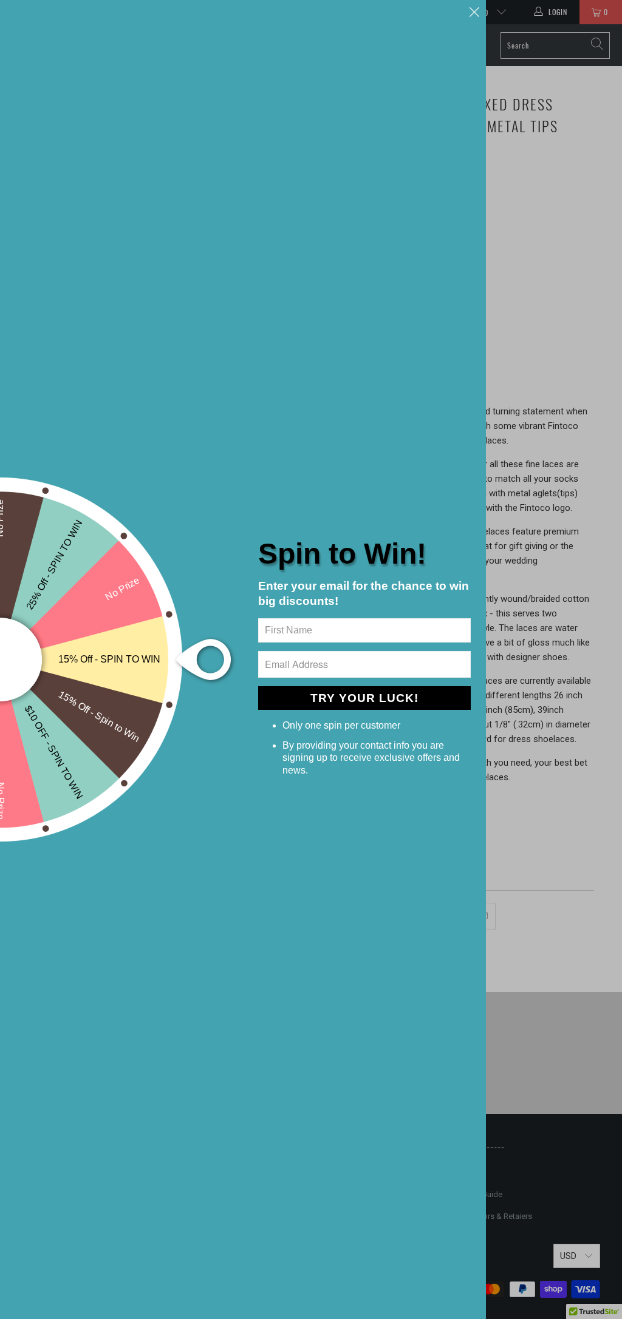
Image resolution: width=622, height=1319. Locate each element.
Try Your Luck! (364, 698)
